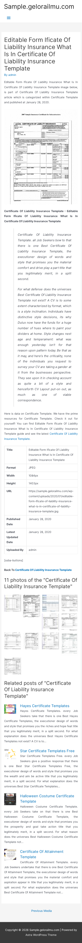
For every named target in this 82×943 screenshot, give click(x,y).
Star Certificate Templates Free (47, 751)
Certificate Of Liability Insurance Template (43, 569)
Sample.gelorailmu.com (39, 6)
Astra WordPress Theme (41, 934)
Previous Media (41, 911)
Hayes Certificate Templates (44, 706)
